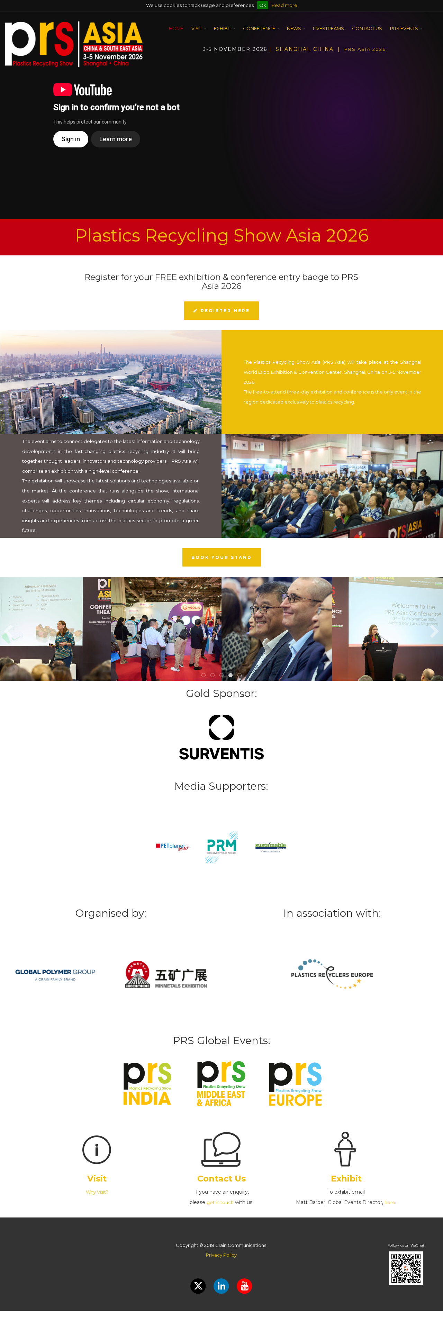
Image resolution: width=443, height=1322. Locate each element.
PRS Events (404, 28)
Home (176, 28)
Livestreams (328, 28)
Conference (259, 28)
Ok (262, 5)
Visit (197, 28)
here (390, 1202)
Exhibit (223, 28)
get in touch (220, 1202)
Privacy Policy (221, 1255)
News (294, 28)
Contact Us (367, 28)
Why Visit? (97, 1192)
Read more (284, 5)
